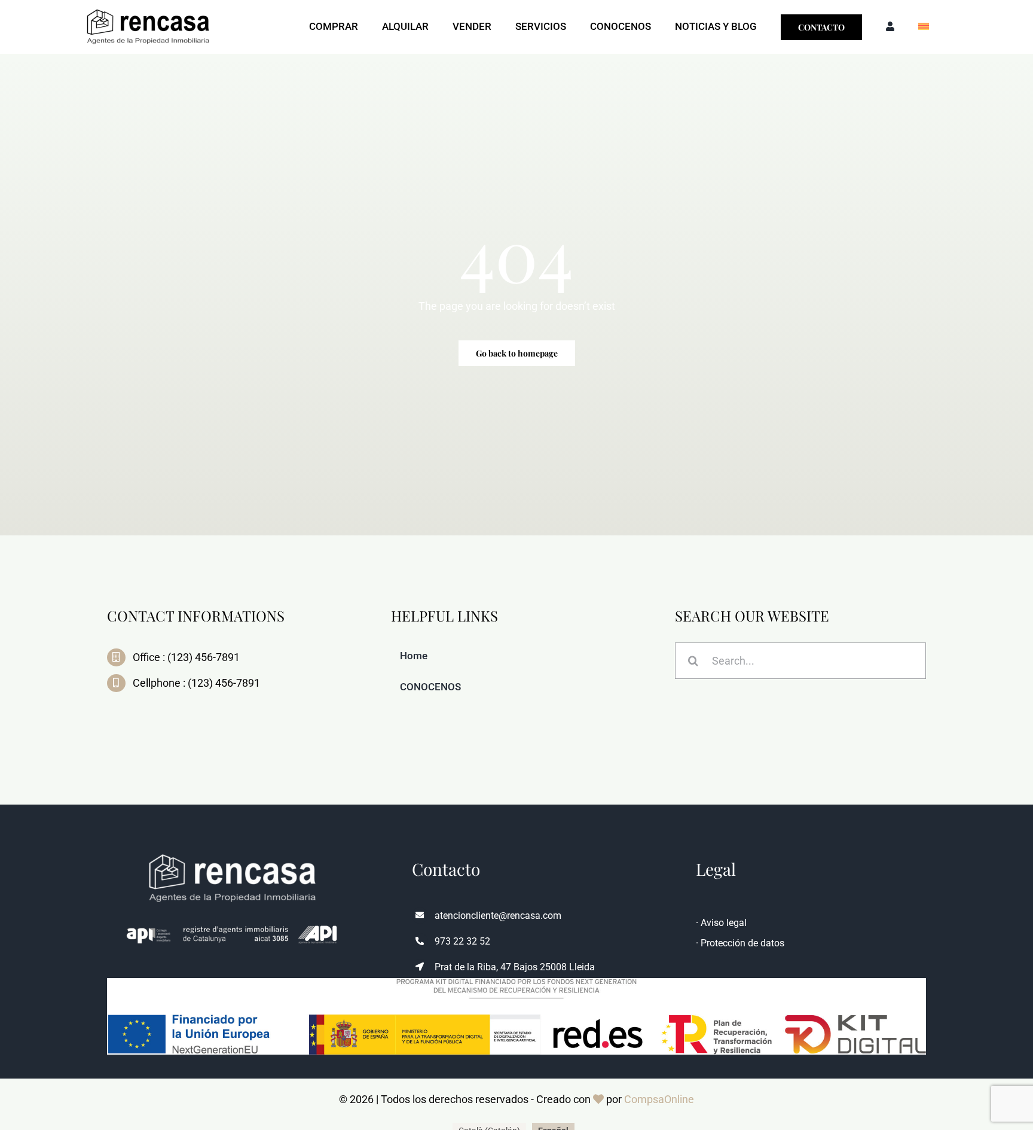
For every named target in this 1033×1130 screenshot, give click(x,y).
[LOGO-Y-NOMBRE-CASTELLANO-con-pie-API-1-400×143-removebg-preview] (148, 8)
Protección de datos (742, 943)
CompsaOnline (659, 1099)
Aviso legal (724, 922)
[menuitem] (923, 27)
